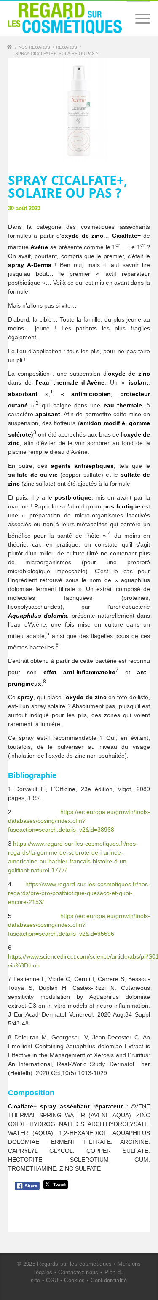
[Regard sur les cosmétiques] (10, 48)
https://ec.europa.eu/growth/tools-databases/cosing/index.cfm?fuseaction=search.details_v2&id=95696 (79, 924)
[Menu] (138, 19)
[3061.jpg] (79, 110)
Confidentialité (109, 1280)
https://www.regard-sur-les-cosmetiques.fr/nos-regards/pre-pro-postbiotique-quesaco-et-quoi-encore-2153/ (79, 893)
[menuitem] (138, 19)
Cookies (74, 1280)
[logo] (65, 18)
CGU (52, 1280)
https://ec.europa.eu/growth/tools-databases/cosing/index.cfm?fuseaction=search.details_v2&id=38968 (79, 820)
